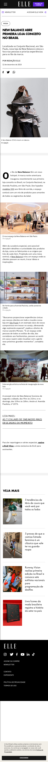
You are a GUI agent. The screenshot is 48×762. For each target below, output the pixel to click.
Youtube (22, 654)
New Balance (17, 256)
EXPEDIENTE (9, 675)
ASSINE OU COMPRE (38, 4)
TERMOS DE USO (10, 685)
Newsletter (10, 12)
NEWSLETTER (9, 665)
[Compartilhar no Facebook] (3, 72)
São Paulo (13, 322)
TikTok (33, 654)
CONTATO (7, 672)
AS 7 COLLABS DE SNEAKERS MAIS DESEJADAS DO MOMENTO (22, 421)
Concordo (24, 758)
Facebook (17, 654)
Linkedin (28, 654)
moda (5, 23)
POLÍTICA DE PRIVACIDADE (14, 682)
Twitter (11, 654)
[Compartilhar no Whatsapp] (14, 72)
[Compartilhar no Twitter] (8, 72)
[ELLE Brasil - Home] (24, 6)
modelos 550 (8, 189)
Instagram (6, 654)
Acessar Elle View (35, 12)
